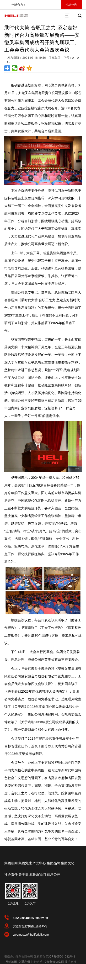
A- (8, 62)
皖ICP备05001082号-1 (60, 956)
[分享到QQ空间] (29, 68)
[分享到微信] (15, 68)
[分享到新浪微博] (22, 68)
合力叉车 (30, 903)
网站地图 (11, 961)
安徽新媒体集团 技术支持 (60, 961)
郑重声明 (24, 961)
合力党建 (13, 903)
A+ (74, 57)
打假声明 (37, 961)
